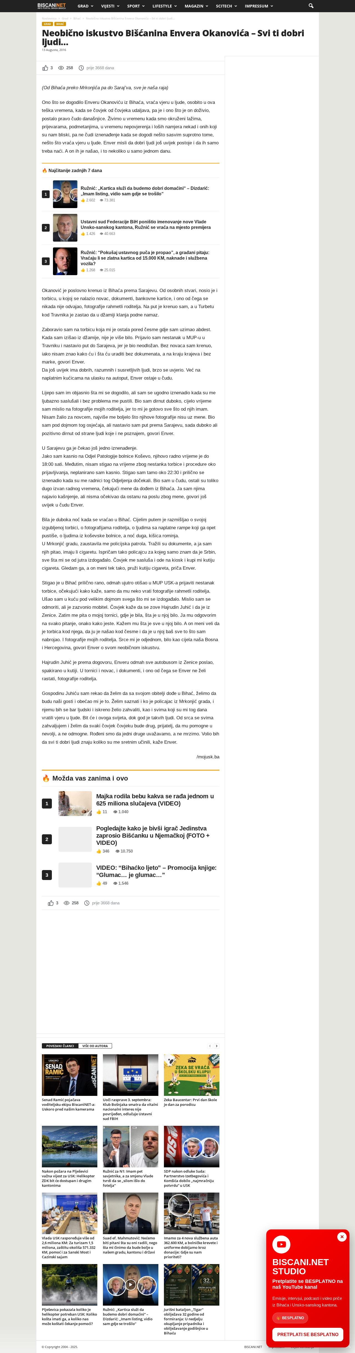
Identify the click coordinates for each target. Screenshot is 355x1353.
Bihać (77, 18)
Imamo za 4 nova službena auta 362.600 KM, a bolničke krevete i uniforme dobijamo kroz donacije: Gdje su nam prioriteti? (191, 1247)
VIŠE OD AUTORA (95, 1046)
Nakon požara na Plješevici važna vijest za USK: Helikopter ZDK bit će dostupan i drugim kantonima (68, 1178)
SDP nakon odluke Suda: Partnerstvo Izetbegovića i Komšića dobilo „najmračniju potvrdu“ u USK (189, 1178)
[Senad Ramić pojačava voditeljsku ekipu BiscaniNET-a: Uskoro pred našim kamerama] (69, 1075)
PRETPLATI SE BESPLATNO (307, 1334)
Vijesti (108, 6)
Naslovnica (49, 18)
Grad (83, 6)
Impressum (256, 6)
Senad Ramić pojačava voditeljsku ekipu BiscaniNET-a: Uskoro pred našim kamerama (68, 1104)
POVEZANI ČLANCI (60, 1046)
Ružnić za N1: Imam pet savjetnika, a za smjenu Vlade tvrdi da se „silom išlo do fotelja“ (128, 1178)
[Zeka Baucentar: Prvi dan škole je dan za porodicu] (191, 1075)
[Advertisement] (130, 971)
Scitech (224, 6)
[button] (311, 6)
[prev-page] (210, 1046)
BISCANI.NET (253, 1347)
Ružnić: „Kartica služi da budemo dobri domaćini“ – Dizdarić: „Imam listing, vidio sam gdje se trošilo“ (128, 1316)
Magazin (194, 6)
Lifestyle (162, 6)
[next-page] (216, 1046)
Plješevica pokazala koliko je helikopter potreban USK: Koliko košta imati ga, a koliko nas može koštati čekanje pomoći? (69, 1316)
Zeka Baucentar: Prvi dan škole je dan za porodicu (190, 1102)
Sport (133, 6)
